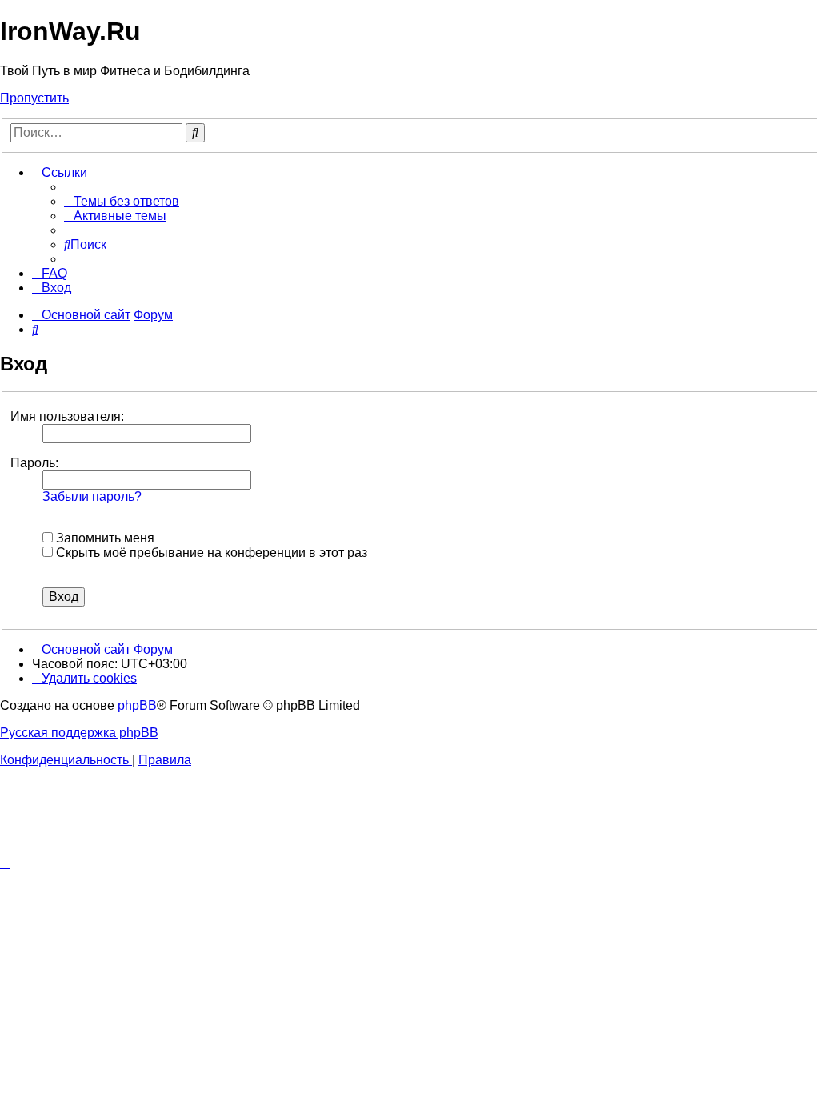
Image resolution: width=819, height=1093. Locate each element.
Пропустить (34, 98)
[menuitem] (121, 201)
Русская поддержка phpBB (79, 732)
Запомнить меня (103, 538)
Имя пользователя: (67, 416)
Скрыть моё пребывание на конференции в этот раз (210, 552)
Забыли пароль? (92, 496)
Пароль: (34, 463)
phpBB (137, 705)
